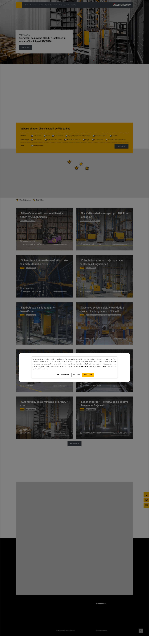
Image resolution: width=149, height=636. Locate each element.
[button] (58, 190)
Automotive (37, 136)
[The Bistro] (122, 4)
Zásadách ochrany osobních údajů (93, 366)
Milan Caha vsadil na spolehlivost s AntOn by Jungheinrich (41, 215)
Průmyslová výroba (101, 136)
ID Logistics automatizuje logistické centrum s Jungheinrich (101, 262)
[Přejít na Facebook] (96, 608)
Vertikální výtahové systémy (116, 140)
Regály (87, 140)
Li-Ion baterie (98, 140)
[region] (74, 173)
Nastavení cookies (101, 630)
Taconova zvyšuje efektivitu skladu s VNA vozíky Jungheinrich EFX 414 (102, 309)
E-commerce (58, 136)
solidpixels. (71, 631)
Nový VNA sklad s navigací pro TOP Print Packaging (104, 215)
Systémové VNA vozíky (54, 140)
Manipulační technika (73, 140)
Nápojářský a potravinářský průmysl (79, 136)
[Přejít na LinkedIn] (100, 608)
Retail (47, 136)
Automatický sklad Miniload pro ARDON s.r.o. (44, 403)
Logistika (115, 136)
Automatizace (37, 140)
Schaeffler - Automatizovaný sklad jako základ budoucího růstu (44, 262)
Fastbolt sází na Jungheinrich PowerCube (38, 309)
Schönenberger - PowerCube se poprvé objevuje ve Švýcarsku (104, 403)
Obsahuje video (38, 145)
